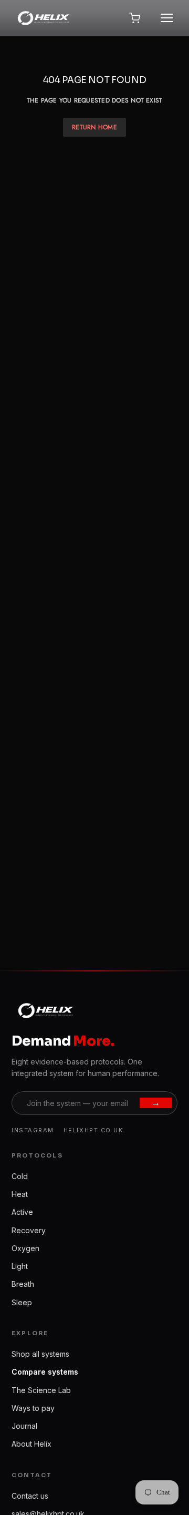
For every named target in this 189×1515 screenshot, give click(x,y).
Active (22, 1211)
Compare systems (45, 1371)
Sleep (22, 1302)
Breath (23, 1283)
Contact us (30, 1495)
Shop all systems (40, 1353)
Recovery (29, 1230)
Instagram (33, 1130)
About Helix (31, 1443)
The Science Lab (41, 1390)
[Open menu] (166, 17)
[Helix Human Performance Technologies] (43, 18)
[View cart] (134, 17)
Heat (20, 1194)
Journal (24, 1425)
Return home (94, 127)
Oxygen (25, 1248)
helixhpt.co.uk (93, 1130)
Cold (20, 1176)
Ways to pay (33, 1408)
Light (20, 1266)
